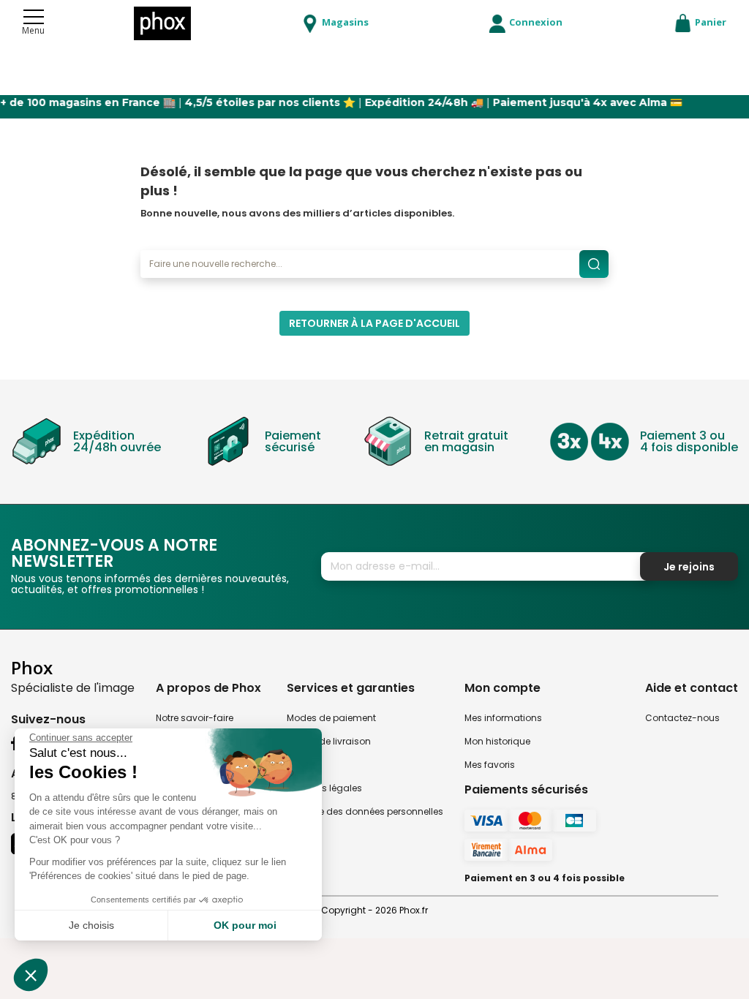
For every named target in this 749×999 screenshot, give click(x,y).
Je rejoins (689, 566)
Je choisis (91, 925)
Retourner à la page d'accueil (374, 323)
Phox (32, 667)
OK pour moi (245, 925)
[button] (30, 974)
